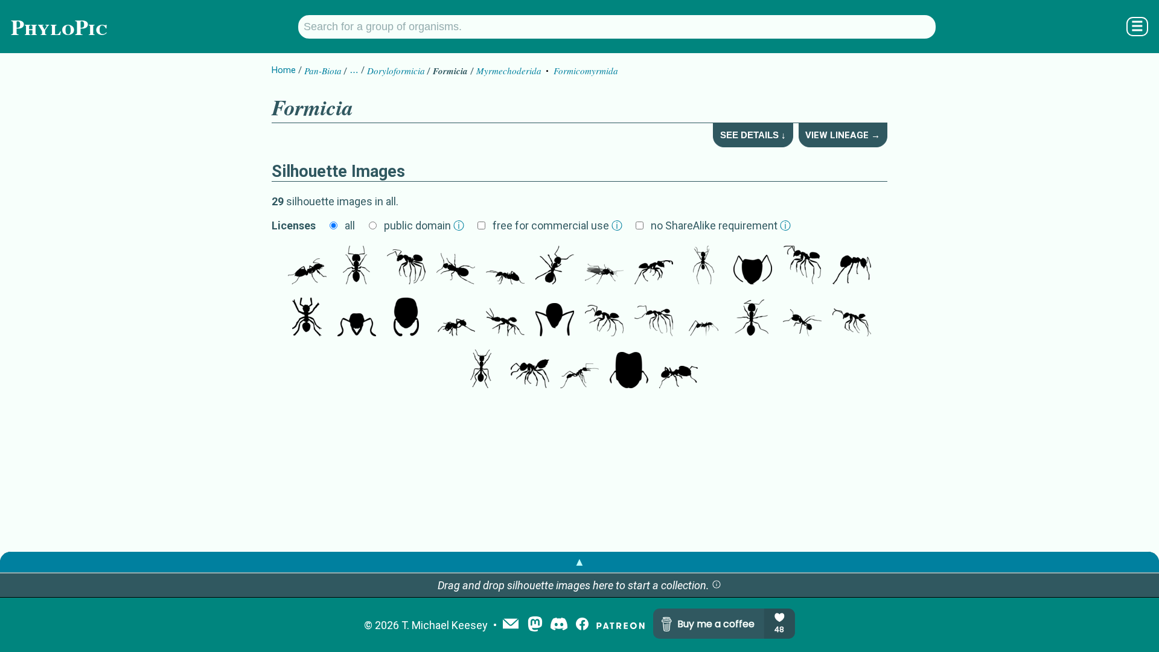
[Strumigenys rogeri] (505, 318)
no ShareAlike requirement (721, 225)
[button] (716, 585)
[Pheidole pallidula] (678, 370)
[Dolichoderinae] (554, 318)
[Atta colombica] (703, 318)
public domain (424, 225)
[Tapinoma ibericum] (604, 318)
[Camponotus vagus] (356, 266)
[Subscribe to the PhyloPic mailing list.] (510, 624)
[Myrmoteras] (579, 370)
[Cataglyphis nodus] (703, 266)
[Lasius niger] (307, 266)
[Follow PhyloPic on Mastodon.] (535, 625)
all (350, 225)
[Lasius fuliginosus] (851, 266)
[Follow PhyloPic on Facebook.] (582, 625)
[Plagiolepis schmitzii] (653, 266)
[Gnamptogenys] (356, 318)
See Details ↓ (753, 135)
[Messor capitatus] (802, 318)
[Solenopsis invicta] (455, 318)
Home (284, 70)
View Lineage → (842, 135)
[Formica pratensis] (554, 266)
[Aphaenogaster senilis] (653, 318)
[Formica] (505, 266)
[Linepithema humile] (851, 318)
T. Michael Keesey (444, 625)
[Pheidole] (629, 370)
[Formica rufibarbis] (455, 266)
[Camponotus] (604, 266)
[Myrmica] (480, 370)
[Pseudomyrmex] (406, 318)
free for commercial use (557, 225)
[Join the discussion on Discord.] (559, 625)
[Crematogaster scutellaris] (530, 370)
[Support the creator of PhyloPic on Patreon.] (620, 625)
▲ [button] (579, 561)
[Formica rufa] (307, 318)
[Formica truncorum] (406, 266)
